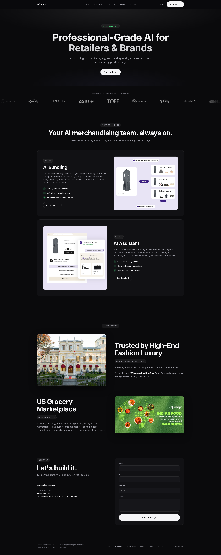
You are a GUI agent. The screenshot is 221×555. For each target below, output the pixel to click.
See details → (52, 205)
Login (161, 4)
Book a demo (175, 4)
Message (122, 496)
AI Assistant (131, 546)
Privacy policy (178, 546)
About (122, 4)
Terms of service (163, 546)
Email (121, 474)
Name (121, 463)
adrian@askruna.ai (46, 485)
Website (122, 485)
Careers (133, 4)
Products (98, 4)
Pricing (112, 4)
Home (86, 4)
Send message (149, 517)
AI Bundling (119, 546)
